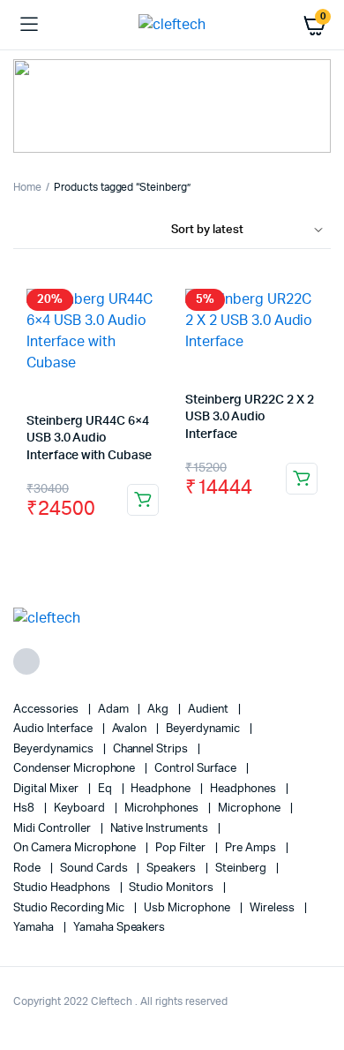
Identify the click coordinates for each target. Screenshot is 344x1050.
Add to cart (143, 500)
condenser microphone (75, 768)
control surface (196, 768)
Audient (209, 709)
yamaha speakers (119, 927)
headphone (162, 789)
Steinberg (242, 868)
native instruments (160, 829)
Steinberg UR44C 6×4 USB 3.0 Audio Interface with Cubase (89, 438)
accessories (47, 709)
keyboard (81, 808)
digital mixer (47, 789)
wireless (273, 908)
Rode (28, 868)
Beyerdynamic (204, 729)
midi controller (53, 829)
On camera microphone (75, 848)
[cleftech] (172, 24)
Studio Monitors (172, 888)
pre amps (252, 848)
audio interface (54, 729)
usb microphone (188, 908)
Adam (114, 709)
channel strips (152, 749)
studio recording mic (70, 908)
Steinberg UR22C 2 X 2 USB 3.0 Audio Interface (249, 417)
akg (159, 709)
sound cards (95, 868)
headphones (244, 789)
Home (27, 187)
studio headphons (63, 888)
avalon (131, 729)
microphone (250, 808)
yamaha (34, 927)
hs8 (25, 808)
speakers (172, 868)
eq (106, 789)
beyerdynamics (54, 749)
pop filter (181, 848)
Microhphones (163, 808)
